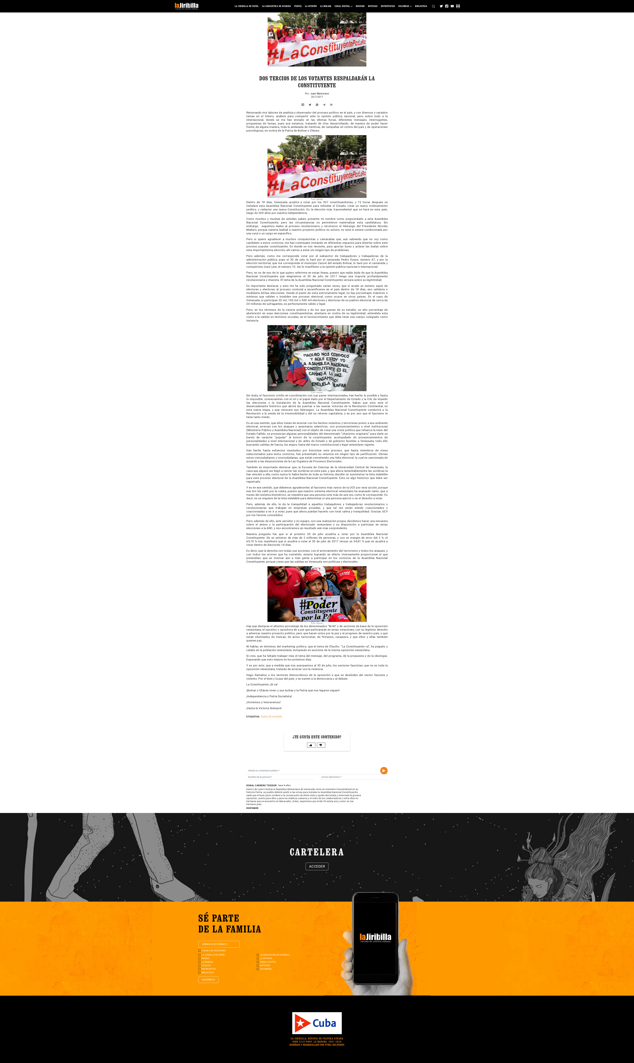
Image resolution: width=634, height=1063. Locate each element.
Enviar (384, 770)
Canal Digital (342, 6)
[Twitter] (441, 6)
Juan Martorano (319, 93)
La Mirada (325, 6)
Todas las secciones (213, 950)
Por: (308, 93)
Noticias (373, 6)
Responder (252, 808)
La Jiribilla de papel (247, 6)
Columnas (403, 6)
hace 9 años (284, 785)
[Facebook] (446, 6)
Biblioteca (421, 6)
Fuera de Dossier (271, 716)
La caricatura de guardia (276, 6)
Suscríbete (208, 979)
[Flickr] (458, 6)
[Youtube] (452, 6)
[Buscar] (433, 6)
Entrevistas (388, 6)
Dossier (360, 6)
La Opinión (311, 6)
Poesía (298, 6)
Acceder (317, 866)
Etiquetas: (253, 716)
